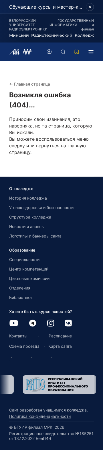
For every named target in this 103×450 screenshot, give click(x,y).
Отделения (19, 287)
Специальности (24, 259)
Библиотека (20, 297)
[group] (51, 384)
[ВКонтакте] (68, 323)
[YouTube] (13, 323)
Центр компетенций (28, 268)
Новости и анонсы (27, 226)
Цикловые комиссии (29, 278)
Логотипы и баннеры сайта (35, 235)
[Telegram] (32, 323)
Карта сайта (60, 346)
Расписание (60, 335)
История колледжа (28, 198)
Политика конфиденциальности (40, 416)
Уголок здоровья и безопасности (41, 207)
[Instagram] (50, 323)
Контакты (18, 335)
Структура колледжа (30, 217)
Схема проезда (24, 346)
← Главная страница (29, 84)
